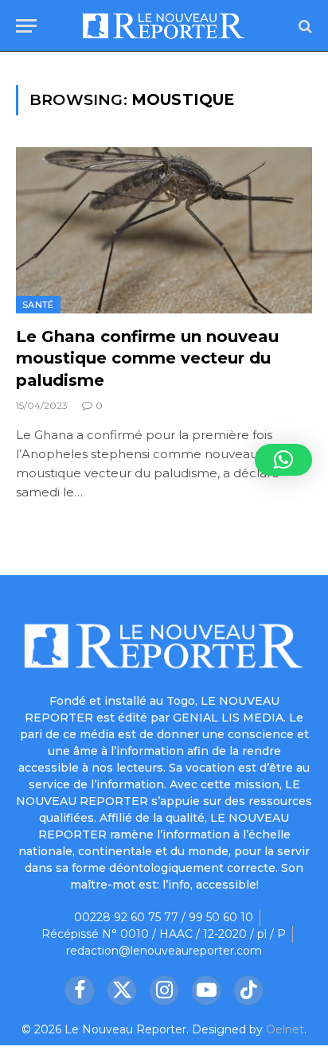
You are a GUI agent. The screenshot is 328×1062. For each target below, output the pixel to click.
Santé (38, 304)
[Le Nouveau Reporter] (163, 26)
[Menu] (26, 26)
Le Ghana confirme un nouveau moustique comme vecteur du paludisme (147, 358)
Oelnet (285, 1029)
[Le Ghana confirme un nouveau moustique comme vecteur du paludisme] (164, 230)
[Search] (303, 26)
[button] (283, 460)
